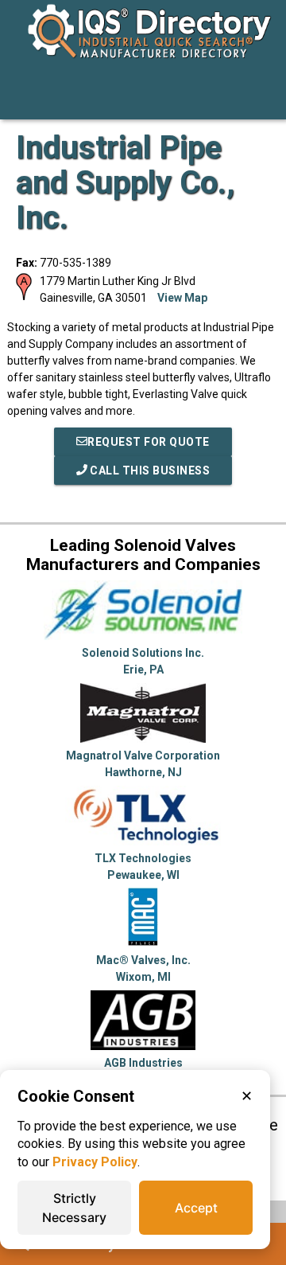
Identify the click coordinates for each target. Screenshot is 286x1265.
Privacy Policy (94, 1161)
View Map (182, 297)
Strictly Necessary (74, 1207)
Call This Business (149, 470)
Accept (196, 1208)
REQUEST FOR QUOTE (148, 441)
